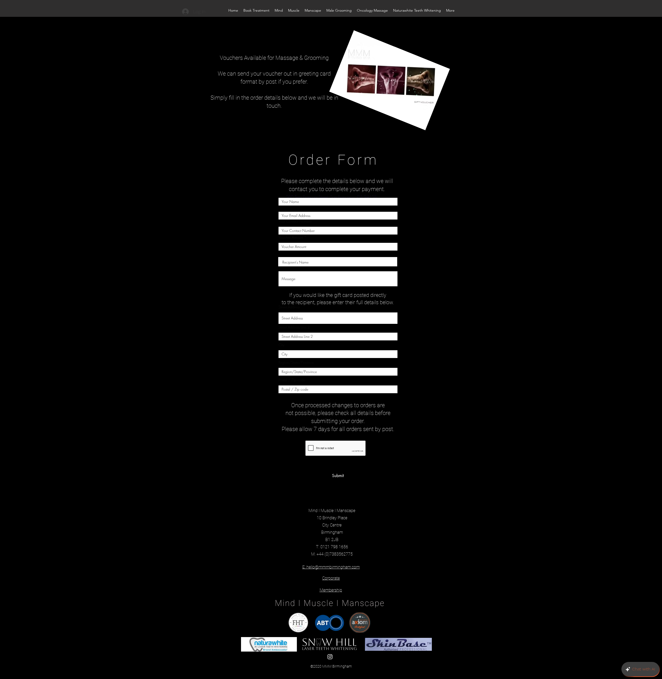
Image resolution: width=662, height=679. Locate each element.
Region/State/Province (296, 362)
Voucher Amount (291, 237)
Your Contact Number (295, 221)
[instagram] (330, 656)
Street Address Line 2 (294, 327)
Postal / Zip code (292, 380)
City (281, 345)
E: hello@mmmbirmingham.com (331, 567)
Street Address (289, 307)
